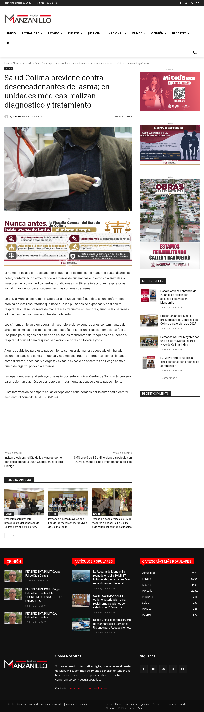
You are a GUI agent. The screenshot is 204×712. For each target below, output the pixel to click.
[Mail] (163, 669)
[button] (195, 52)
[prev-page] (6, 535)
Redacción (19, 116)
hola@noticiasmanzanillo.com (88, 688)
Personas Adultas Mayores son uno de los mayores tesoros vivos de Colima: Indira (67, 522)
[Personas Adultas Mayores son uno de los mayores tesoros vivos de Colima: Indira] (68, 502)
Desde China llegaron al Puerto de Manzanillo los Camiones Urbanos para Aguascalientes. (112, 623)
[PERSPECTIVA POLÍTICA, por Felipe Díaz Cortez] (13, 576)
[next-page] (13, 535)
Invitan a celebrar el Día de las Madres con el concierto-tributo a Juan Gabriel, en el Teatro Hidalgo (33, 462)
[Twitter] (191, 3)
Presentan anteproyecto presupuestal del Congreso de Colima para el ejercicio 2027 (21, 522)
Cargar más (168, 378)
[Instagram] (186, 3)
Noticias (17, 63)
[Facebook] (180, 3)
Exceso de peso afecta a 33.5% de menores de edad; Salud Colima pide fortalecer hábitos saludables (112, 522)
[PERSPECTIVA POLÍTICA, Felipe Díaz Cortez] (13, 618)
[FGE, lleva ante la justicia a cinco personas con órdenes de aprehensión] (149, 362)
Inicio (7, 63)
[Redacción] (7, 117)
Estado (28, 63)
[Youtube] (197, 3)
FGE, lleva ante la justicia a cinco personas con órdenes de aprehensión (179, 361)
